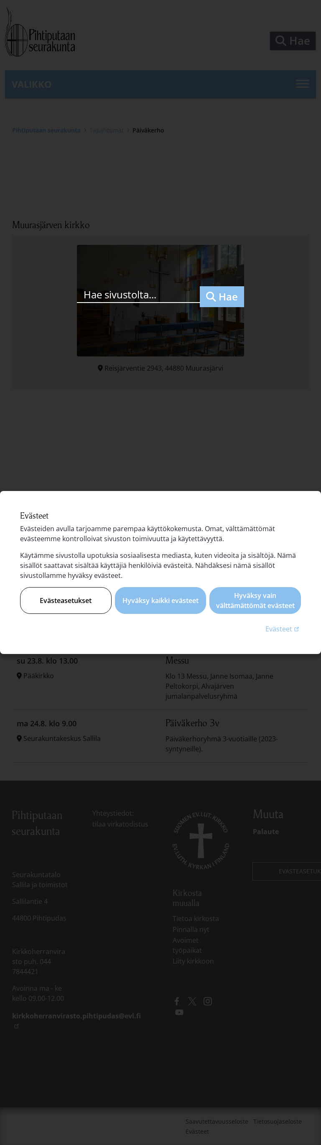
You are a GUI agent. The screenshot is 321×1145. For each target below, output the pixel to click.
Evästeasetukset (66, 600)
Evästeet (283, 629)
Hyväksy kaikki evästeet (160, 600)
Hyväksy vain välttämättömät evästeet (255, 600)
